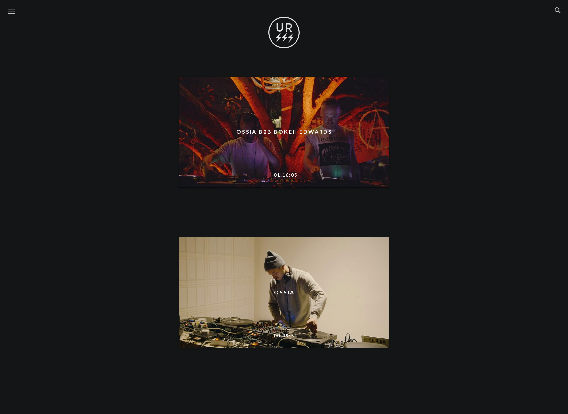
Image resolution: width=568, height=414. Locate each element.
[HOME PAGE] (284, 32)
